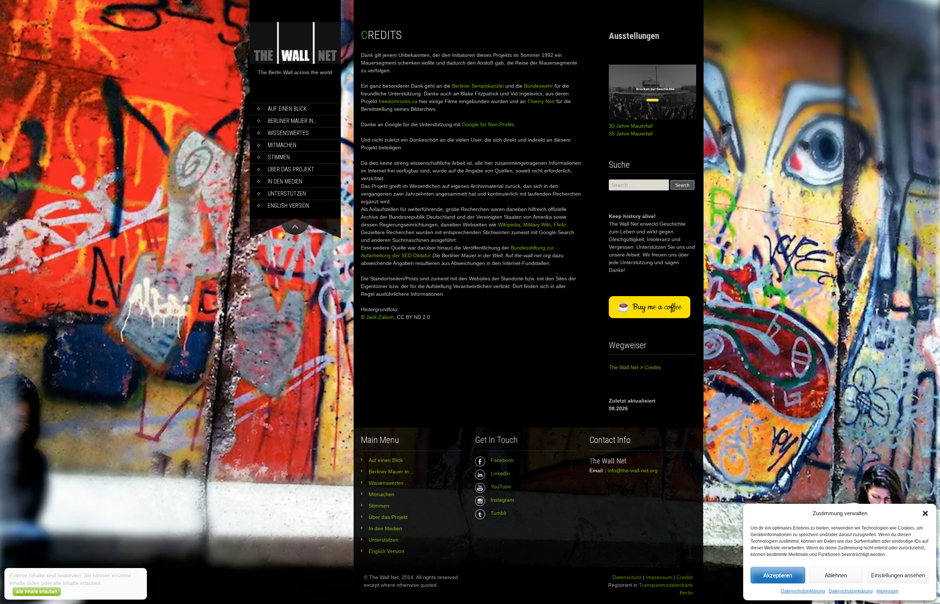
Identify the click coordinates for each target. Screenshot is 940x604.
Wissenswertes (288, 133)
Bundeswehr (538, 86)
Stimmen (279, 157)
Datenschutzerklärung (803, 591)
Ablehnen (836, 575)
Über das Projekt (291, 169)
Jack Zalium (380, 317)
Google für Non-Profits (488, 124)
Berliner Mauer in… (292, 120)
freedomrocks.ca (398, 101)
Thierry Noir (541, 101)
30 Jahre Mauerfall (630, 126)
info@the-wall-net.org (633, 470)
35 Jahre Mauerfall (630, 134)
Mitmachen (282, 145)
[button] (925, 513)
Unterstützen (287, 193)
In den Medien (285, 181)
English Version (288, 205)
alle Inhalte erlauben (36, 591)
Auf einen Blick (287, 108)
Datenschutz (626, 577)
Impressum (887, 591)
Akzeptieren (777, 575)
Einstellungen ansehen (898, 575)
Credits (684, 577)
